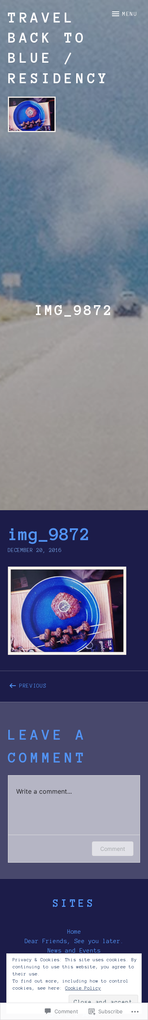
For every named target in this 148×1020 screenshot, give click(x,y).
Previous (27, 684)
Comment (112, 848)
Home (74, 932)
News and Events (74, 950)
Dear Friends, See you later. (74, 941)
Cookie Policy (83, 988)
